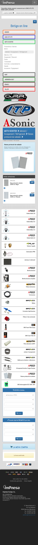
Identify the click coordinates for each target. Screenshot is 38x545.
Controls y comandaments (12, 64)
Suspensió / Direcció (10, 57)
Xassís (6, 66)
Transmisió (7, 62)
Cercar (19, 413)
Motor (6, 49)
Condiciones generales (16, 481)
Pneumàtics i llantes (10, 47)
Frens (6, 59)
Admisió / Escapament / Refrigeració (16, 52)
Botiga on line (19, 26)
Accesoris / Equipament (11, 68)
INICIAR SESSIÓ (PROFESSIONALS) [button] (25, 13)
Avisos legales (28, 481)
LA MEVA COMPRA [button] (8, 13)
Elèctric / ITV (8, 55)
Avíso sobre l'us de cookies (20, 479)
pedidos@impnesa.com (29, 515)
